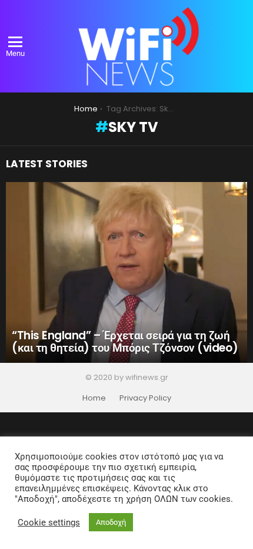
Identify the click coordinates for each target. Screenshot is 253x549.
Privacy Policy (145, 398)
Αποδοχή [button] (111, 522)
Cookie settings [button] (49, 522)
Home (94, 398)
